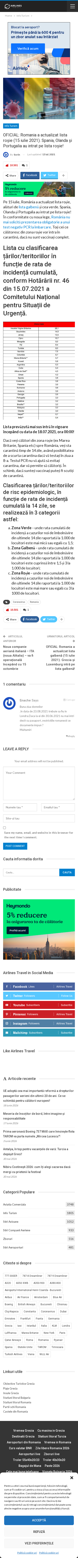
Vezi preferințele (39, 1543)
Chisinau (62, 1304)
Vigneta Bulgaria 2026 (57, 1471)
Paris (62, 1332)
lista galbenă (29, 207)
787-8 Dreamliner (32, 1275)
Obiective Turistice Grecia (19, 1383)
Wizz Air (44, 1354)
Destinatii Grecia (23, 1436)
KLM (54, 1325)
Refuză (39, 1532)
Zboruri (7, 1238)
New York (49, 1332)
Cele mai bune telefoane (22, 1471)
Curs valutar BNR (20, 1448)
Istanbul (31, 1325)
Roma (29, 1340)
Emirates (10, 1318)
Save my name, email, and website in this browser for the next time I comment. (38, 835)
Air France (23, 1297)
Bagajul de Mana (30, 1465)
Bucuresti (46, 1304)
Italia (44, 1325)
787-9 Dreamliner (57, 1275)
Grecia (8, 1325)
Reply (71, 736)
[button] (72, 1478)
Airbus (8, 1297)
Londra (66, 1325)
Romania (34, 602)
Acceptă (39, 1520)
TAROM (42, 1347)
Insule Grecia (11, 1393)
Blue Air (57, 1297)
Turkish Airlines (13, 1354)
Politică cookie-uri (27, 1552)
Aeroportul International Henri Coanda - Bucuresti (33, 1290)
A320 (8, 1283)
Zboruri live (51, 1454)
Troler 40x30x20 (54, 1460)
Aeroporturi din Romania (24, 1442)
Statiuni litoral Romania (17, 1402)
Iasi (19, 1325)
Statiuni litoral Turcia (52, 1436)
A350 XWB (22, 1283)
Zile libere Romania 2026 (52, 1448)
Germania (53, 1318)
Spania (8, 1347)
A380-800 (55, 1283)
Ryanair (58, 1340)
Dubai (63, 1311)
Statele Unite (25, 1347)
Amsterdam (41, 1297)
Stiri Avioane (10, 1221)
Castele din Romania (15, 1411)
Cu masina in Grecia (51, 1430)
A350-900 (39, 1283)
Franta (39, 1318)
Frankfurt (25, 1318)
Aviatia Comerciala (14, 1204)
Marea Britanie (30, 1332)
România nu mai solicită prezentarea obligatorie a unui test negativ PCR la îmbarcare (36, 222)
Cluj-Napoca (12, 1311)
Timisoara (57, 1347)
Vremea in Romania (57, 1442)
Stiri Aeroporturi (13, 1247)
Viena (31, 1354)
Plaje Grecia (10, 1388)
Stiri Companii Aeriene (16, 1230)
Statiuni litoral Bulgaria (16, 1397)
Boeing (9, 1304)
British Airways (26, 1304)
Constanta (30, 1311)
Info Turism (11, 125)
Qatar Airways (13, 1340)
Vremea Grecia (23, 1430)
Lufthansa (10, 1332)
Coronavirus (19, 602)
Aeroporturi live (29, 1454)
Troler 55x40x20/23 (26, 1460)
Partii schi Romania (14, 1407)
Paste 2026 (52, 1465)
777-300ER (11, 1275)
